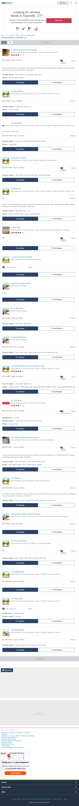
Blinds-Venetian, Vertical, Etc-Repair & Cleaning (42, 516)
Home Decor (42, 403)
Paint (29, 52)
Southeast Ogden (19, 613)
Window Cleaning (63, 516)
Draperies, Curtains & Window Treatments (45, 52)
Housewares (5, 745)
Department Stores (33, 480)
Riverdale (16, 418)
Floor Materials (32, 543)
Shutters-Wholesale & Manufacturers (45, 160)
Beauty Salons (44, 480)
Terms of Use (57, 799)
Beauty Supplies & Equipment (11, 741)
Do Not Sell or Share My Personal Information (37, 799)
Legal (65, 799)
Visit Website (57, 82)
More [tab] (4, 792)
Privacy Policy (16, 799)
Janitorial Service (49, 440)
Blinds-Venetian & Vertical (19, 52)
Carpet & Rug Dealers (44, 543)
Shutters (57, 93)
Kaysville (11, 35)
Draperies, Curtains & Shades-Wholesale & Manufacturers (45, 230)
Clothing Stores (32, 403)
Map (10, 42)
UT (7, 35)
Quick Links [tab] (6, 787)
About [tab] (4, 782)
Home (2, 35)
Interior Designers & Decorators (12, 747)
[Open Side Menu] (76, 3)
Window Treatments (21, 35)
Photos (73, 60)
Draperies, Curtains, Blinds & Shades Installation (43, 125)
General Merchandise (34, 259)
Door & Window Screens (35, 440)
